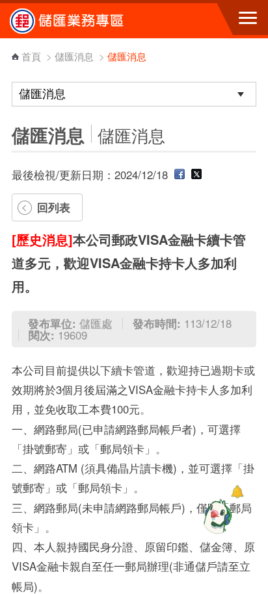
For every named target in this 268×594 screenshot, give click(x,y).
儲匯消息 (74, 56)
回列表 (53, 207)
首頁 (31, 56)
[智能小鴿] (216, 516)
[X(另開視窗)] (196, 174)
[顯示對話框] (237, 492)
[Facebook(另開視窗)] (179, 174)
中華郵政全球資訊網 (81, 21)
